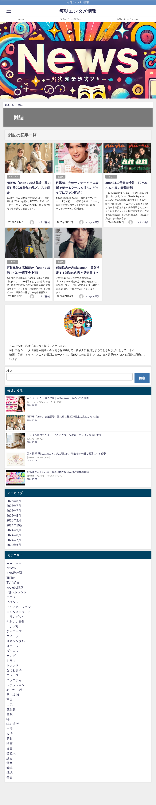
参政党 (11, 709)
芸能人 (61, 177)
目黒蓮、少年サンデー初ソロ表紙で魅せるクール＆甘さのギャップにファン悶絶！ (77, 187)
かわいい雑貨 (15, 621)
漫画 (9, 748)
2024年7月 (13, 539)
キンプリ (12, 626)
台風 (9, 714)
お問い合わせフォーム (127, 19)
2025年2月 (13, 520)
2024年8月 (13, 535)
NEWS (11, 567)
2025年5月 (13, 515)
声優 (9, 728)
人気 (9, 704)
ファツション (15, 684)
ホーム (21, 19)
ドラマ (11, 660)
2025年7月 (13, 510)
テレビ (11, 655)
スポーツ (12, 262)
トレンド (111, 177)
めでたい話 (14, 689)
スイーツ (12, 636)
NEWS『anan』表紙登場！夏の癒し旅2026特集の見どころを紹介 (29, 187)
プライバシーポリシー (70, 19)
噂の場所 (12, 723)
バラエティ (14, 680)
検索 (9, 370)
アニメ (11, 597)
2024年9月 (13, 530)
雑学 (9, 767)
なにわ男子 (14, 670)
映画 (9, 743)
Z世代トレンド (16, 592)
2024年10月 (14, 525)
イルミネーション (18, 606)
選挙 (9, 762)
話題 (9, 758)
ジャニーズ (14, 631)
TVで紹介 (13, 582)
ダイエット (14, 650)
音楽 (9, 777)
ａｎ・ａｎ (13, 177)
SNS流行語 (14, 572)
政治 (9, 733)
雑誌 (9, 772)
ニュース (12, 675)
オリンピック (15, 616)
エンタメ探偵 (43, 222)
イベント (12, 602)
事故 (9, 699)
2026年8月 (13, 500)
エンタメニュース (18, 611)
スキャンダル (15, 640)
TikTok (10, 577)
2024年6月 (13, 544)
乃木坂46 (12, 694)
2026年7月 (13, 505)
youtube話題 (14, 587)
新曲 (9, 738)
